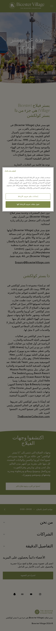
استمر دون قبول (10, 171)
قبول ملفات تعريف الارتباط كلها (28, 204)
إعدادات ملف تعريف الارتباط (28, 196)
